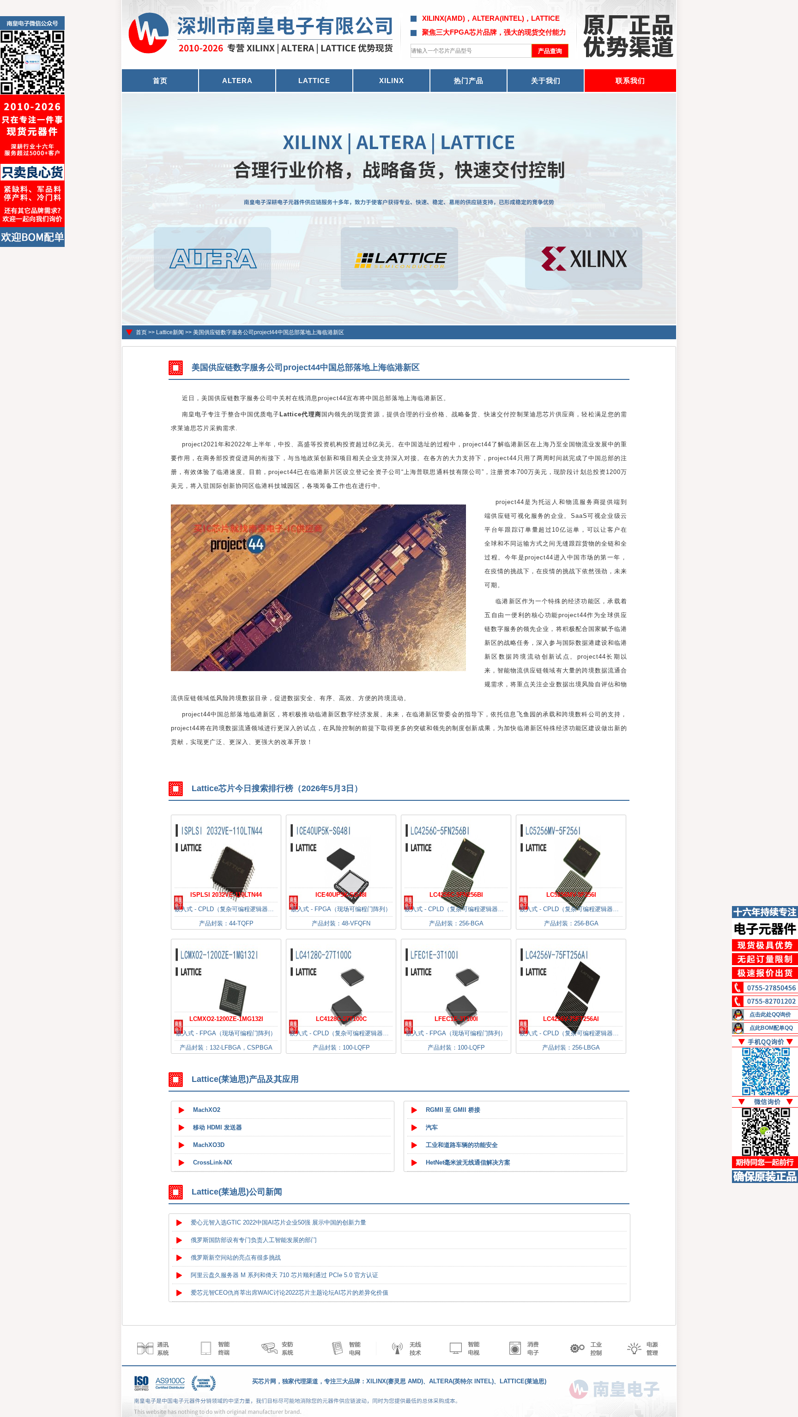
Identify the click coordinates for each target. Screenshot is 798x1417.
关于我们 (546, 80)
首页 (141, 332)
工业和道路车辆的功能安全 (462, 1144)
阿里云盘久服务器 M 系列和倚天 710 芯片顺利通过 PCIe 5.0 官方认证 (284, 1275)
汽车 (432, 1127)
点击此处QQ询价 (770, 1014)
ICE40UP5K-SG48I (341, 894)
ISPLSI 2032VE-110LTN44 (226, 894)
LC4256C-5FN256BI (456, 894)
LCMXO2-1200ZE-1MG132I (226, 1018)
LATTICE (314, 80)
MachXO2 (206, 1109)
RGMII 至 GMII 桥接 (453, 1109)
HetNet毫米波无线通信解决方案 (468, 1162)
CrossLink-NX (212, 1162)
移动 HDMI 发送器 (217, 1127)
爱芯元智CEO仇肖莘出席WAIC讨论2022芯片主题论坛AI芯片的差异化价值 (289, 1292)
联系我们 (630, 80)
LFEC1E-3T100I (456, 1018)
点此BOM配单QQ (771, 1028)
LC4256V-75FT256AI (571, 1018)
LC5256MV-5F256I (571, 894)
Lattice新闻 (170, 332)
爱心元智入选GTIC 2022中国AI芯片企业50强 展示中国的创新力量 (278, 1222)
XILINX (391, 80)
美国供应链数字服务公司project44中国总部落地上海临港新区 (268, 332)
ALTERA (237, 80)
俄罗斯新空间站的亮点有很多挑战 (236, 1257)
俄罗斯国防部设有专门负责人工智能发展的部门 (254, 1240)
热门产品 (469, 80)
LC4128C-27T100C (341, 1018)
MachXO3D (208, 1144)
